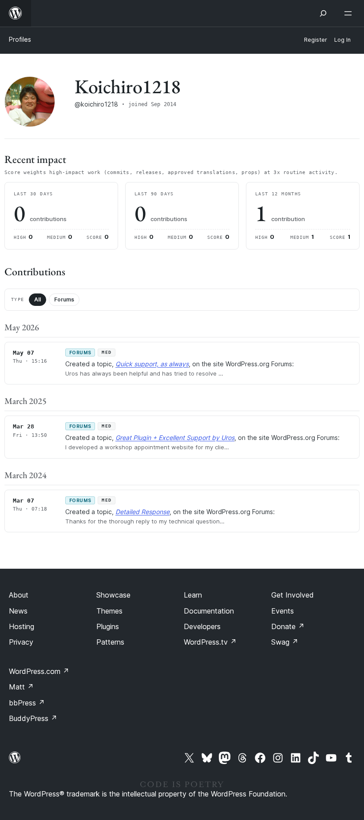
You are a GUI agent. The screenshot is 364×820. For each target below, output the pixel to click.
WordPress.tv (210, 642)
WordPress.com (39, 671)
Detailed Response (142, 511)
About (18, 594)
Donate (288, 626)
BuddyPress (33, 718)
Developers (202, 626)
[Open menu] (350, 13)
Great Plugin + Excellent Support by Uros (174, 437)
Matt (21, 686)
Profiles (20, 39)
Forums (64, 299)
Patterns (110, 642)
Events (282, 610)
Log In (342, 39)
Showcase (113, 594)
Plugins (107, 626)
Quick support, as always (152, 364)
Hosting (21, 626)
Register (315, 39)
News (18, 610)
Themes (109, 610)
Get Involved (292, 594)
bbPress (27, 702)
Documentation (209, 610)
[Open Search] (323, 13)
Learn (193, 594)
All (37, 299)
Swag (284, 642)
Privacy (21, 642)
